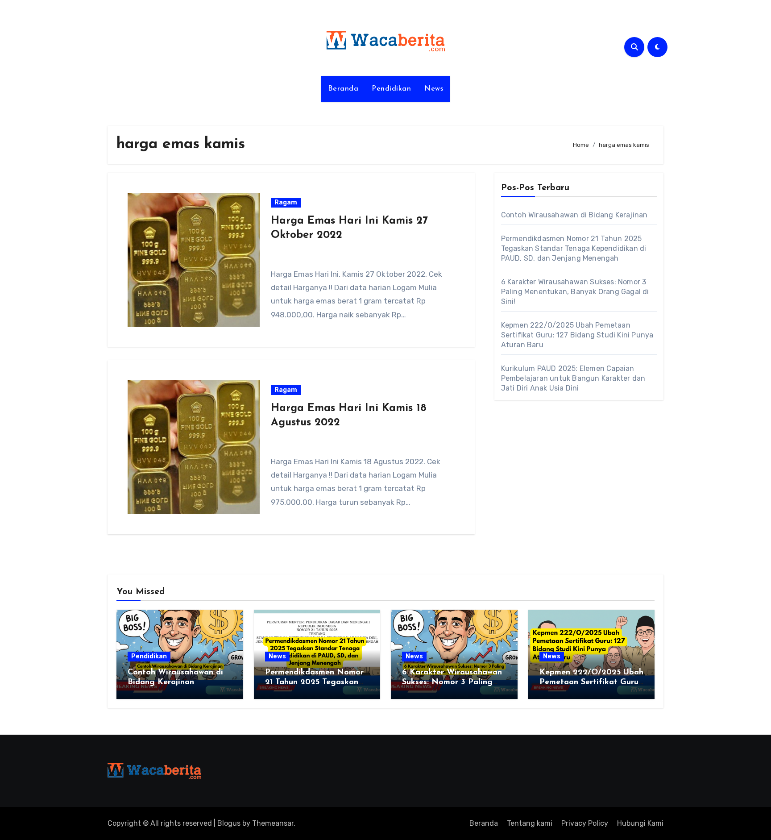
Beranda (343, 88)
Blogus (228, 823)
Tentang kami (529, 823)
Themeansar (273, 823)
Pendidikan (391, 88)
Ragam (285, 202)
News (433, 88)
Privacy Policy (584, 823)
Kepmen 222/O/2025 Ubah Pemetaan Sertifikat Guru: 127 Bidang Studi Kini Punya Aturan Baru (577, 335)
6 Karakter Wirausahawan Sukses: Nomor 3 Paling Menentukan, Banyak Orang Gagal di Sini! (575, 292)
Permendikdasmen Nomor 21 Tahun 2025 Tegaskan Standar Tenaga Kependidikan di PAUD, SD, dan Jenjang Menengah (574, 248)
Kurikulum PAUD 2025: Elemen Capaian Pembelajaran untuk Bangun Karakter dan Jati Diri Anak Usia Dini (573, 378)
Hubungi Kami (640, 823)
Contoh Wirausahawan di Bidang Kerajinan (574, 215)
